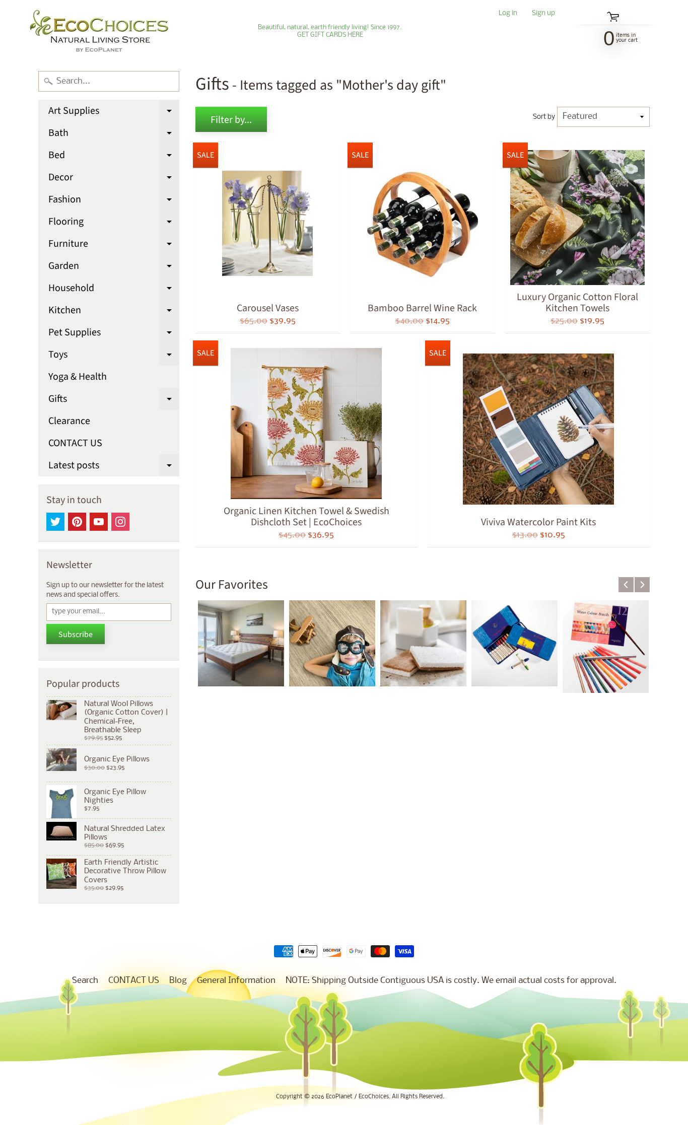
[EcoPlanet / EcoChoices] (99, 31)
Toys (113, 356)
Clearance (69, 421)
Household (113, 290)
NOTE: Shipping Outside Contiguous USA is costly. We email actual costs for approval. (451, 981)
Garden (113, 268)
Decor (113, 179)
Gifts (113, 401)
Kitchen (113, 312)
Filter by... (231, 120)
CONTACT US (75, 443)
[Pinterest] (77, 522)
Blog (178, 981)
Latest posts (113, 467)
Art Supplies (113, 113)
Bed (113, 157)
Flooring (113, 224)
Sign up (543, 14)
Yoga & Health (77, 377)
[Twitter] (55, 522)
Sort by (544, 117)
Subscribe (75, 634)
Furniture (113, 246)
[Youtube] (99, 522)
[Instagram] (120, 522)
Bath (113, 135)
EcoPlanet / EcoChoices (357, 1097)
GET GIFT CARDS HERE (330, 35)
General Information (236, 981)
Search (85, 981)
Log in (508, 14)
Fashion (113, 201)
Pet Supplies (113, 334)
